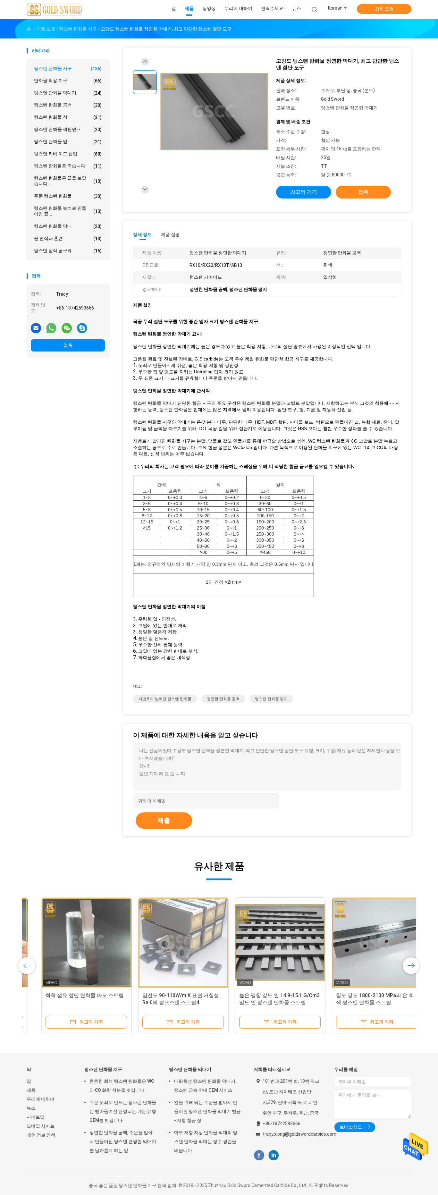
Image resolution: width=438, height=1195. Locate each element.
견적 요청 (384, 8)
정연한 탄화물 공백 (223, 699)
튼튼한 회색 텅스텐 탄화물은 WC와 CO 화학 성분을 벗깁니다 (121, 1086)
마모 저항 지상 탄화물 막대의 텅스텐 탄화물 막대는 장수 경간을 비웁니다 (205, 1141)
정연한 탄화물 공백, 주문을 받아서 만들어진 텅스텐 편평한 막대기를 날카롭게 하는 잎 (122, 1141)
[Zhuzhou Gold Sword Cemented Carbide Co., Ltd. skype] (82, 328)
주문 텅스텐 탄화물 (68, 196)
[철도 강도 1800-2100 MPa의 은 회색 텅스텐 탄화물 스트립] (362, 942)
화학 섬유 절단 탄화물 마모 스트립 (70, 995)
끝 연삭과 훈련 (68, 238)
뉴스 (31, 1108)
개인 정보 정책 (41, 1135)
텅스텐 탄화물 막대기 (68, 93)
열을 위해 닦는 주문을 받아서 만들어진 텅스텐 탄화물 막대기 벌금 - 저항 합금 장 (207, 1111)
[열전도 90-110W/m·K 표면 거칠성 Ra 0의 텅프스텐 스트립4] (169, 942)
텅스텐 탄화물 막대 (68, 226)
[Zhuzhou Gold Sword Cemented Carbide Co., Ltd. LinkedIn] (273, 1155)
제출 (163, 820)
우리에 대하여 (41, 1099)
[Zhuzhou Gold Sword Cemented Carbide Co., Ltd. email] (36, 328)
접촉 (67, 345)
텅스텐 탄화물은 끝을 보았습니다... (68, 180)
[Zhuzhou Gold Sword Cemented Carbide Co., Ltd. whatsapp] (51, 328)
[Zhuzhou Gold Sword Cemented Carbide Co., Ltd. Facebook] (259, 1155)
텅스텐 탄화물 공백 (68, 105)
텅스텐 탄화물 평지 (271, 699)
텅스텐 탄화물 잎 (68, 141)
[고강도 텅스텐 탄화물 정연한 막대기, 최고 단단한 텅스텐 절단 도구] (214, 112)
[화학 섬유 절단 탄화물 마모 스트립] (72, 942)
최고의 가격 (303, 192)
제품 (31, 1090)
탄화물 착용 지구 (68, 80)
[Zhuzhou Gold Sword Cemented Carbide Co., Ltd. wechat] (67, 328)
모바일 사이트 (41, 1126)
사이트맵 (36, 1117)
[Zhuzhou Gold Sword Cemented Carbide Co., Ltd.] (55, 9)
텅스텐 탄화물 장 (68, 117)
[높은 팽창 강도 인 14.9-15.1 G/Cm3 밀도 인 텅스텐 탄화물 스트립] (265, 942)
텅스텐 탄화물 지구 (68, 68)
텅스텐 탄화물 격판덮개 (68, 129)
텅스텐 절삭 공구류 (68, 250)
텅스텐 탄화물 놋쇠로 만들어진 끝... (68, 211)
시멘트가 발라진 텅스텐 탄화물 (165, 699)
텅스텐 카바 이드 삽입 (68, 154)
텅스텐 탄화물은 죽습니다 (68, 166)
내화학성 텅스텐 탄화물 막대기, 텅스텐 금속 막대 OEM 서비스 (205, 1086)
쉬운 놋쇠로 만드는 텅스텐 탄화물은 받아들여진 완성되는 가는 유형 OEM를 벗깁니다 (122, 1111)
